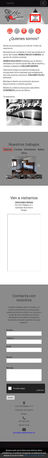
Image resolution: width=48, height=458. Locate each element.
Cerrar (41, 455)
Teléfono (10, 338)
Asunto (9, 357)
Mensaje (9, 368)
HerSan (10, 3)
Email (8, 346)
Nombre (9, 330)
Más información (31, 455)
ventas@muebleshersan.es (24, 433)
